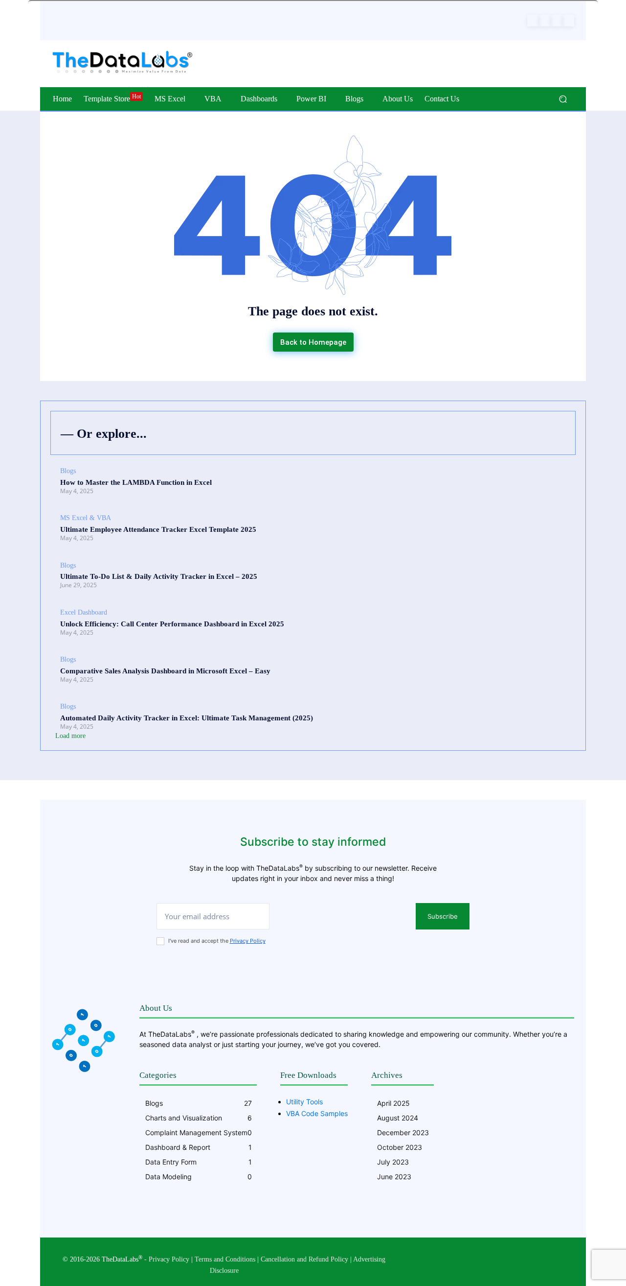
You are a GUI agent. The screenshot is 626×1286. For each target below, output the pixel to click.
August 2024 (397, 1118)
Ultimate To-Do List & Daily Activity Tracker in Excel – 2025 (158, 576)
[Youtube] (568, 20)
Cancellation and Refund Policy (304, 1259)
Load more (70, 735)
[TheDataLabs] (122, 62)
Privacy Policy (248, 940)
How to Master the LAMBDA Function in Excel (136, 482)
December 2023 (403, 1132)
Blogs (68, 471)
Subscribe (442, 916)
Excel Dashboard (83, 612)
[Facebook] (533, 20)
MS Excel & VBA (85, 518)
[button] (562, 99)
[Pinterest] (545, 20)
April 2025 (393, 1103)
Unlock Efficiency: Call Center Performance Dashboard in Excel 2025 (172, 624)
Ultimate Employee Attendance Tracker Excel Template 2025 (158, 529)
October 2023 (399, 1147)
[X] (556, 20)
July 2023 (393, 1162)
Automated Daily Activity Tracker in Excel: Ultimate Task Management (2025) (186, 718)
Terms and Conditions (225, 1259)
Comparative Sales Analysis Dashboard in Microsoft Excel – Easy (165, 671)
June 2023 (394, 1176)
